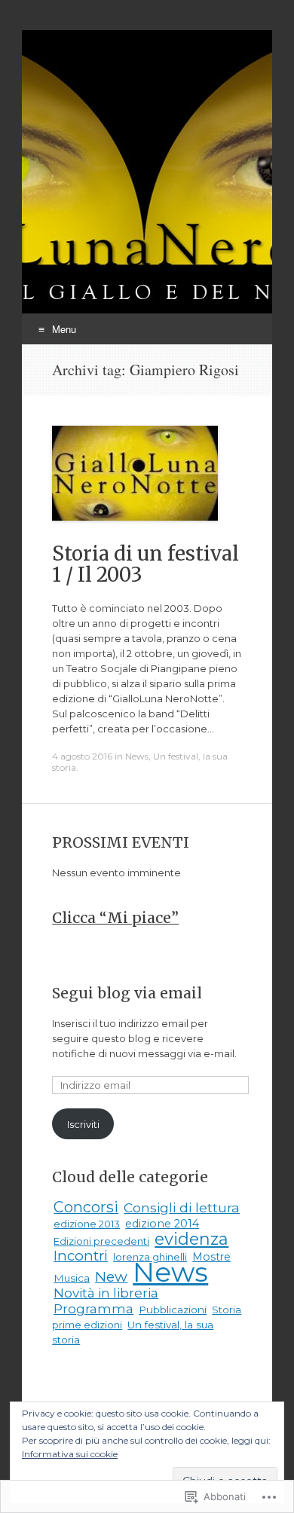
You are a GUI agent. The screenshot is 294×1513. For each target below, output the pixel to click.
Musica (72, 1278)
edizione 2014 (162, 1223)
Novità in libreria (106, 1293)
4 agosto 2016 (82, 756)
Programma (93, 1308)
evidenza (191, 1239)
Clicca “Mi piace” (115, 918)
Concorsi (86, 1207)
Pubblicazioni (173, 1310)
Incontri (81, 1255)
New (111, 1276)
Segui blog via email (127, 993)
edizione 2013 (87, 1224)
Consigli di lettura (182, 1207)
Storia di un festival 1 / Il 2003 (145, 564)
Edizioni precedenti (101, 1241)
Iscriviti (83, 1124)
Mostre (211, 1257)
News (137, 756)
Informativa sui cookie (70, 1454)
